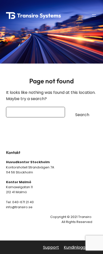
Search (82, 115)
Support (51, 247)
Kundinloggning (79, 247)
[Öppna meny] (94, 16)
